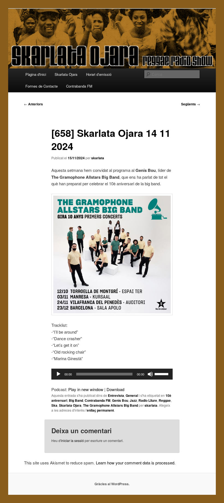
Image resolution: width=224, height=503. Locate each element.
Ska (54, 405)
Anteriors (33, 104)
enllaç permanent (100, 410)
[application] (112, 374)
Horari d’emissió (98, 74)
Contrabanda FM (79, 86)
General (132, 395)
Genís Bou (120, 400)
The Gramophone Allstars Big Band (110, 405)
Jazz (133, 400)
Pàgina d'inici (35, 74)
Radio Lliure (147, 400)
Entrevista (116, 395)
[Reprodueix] (58, 374)
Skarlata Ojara (66, 74)
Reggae (165, 400)
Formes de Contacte (41, 86)
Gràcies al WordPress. (112, 483)
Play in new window (85, 389)
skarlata (97, 157)
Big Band (76, 400)
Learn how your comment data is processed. (135, 463)
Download (115, 389)
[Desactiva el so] (150, 374)
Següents (190, 104)
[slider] (162, 373)
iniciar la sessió (72, 440)
